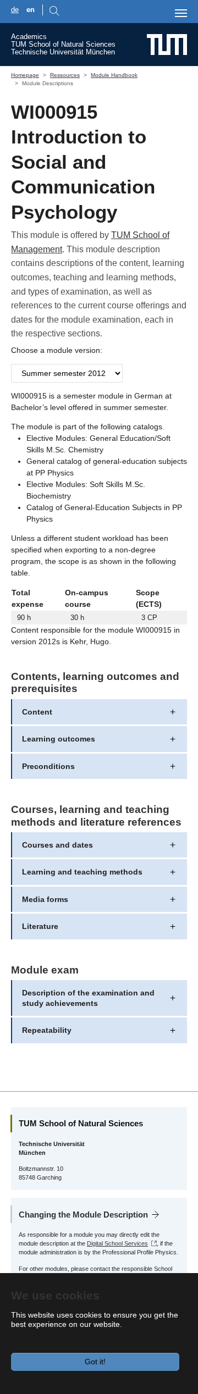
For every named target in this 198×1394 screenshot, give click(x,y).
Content (37, 711)
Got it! (95, 1361)
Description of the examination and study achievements (88, 997)
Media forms (45, 899)
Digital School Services (117, 1243)
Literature (40, 926)
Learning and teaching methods (82, 871)
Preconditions (48, 766)
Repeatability (47, 1030)
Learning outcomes (58, 738)
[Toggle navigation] (181, 13)
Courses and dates (57, 844)
